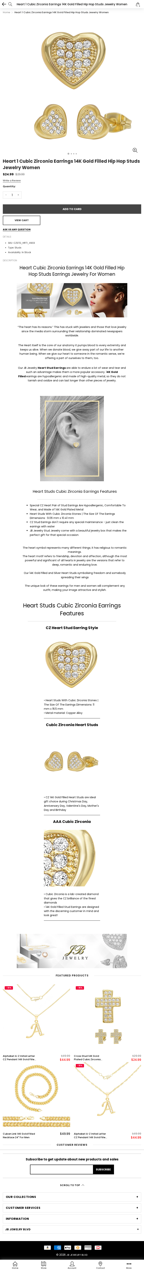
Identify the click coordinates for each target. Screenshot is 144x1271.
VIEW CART (22, 220)
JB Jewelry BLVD (77, 1255)
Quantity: (9, 186)
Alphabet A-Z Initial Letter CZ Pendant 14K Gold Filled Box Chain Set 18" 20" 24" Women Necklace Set (19, 1057)
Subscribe (103, 1169)
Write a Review (12, 180)
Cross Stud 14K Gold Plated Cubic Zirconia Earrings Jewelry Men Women (87, 1057)
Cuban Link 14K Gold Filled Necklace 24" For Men (19, 1135)
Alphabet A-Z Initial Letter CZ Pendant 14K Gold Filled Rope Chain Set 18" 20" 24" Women (90, 1135)
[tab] (72, 1196)
